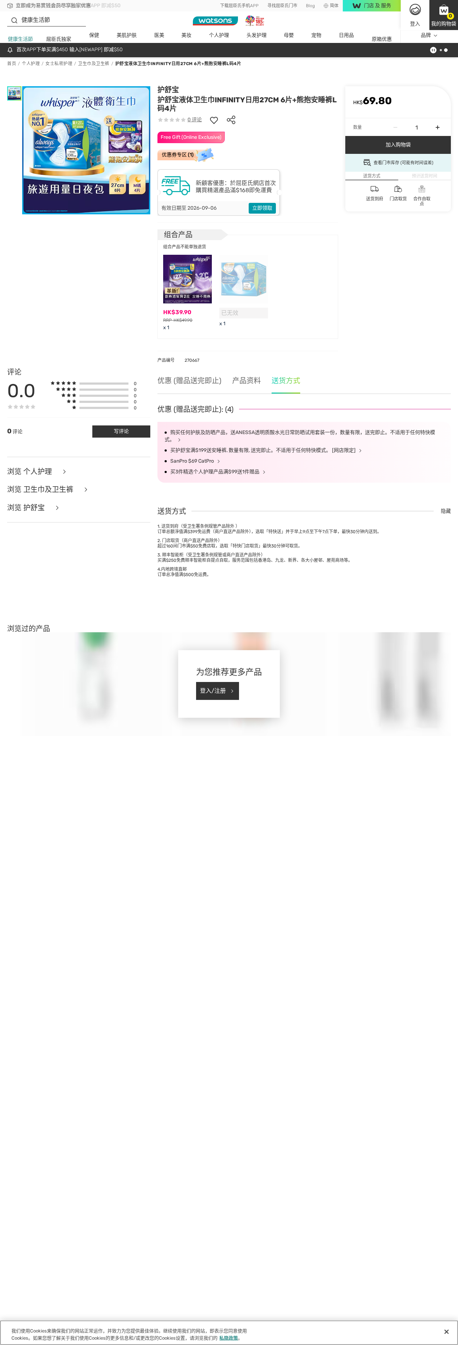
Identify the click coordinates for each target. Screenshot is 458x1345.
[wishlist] (214, 119)
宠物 (316, 35)
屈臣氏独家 (58, 39)
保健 (94, 35)
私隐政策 (228, 1337)
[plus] (437, 127)
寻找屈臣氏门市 (282, 5)
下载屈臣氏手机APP (239, 5)
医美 (159, 35)
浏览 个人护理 (30, 472)
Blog (310, 5)
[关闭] (446, 1332)
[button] (443, 15)
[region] (229, 1332)
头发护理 (257, 35)
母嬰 (289, 35)
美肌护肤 (127, 35)
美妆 (186, 35)
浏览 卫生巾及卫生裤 (41, 489)
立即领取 (262, 208)
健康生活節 (20, 39)
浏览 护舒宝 (27, 508)
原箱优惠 (382, 39)
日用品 (346, 35)
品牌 (426, 35)
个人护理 (219, 35)
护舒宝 (168, 90)
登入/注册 (213, 690)
